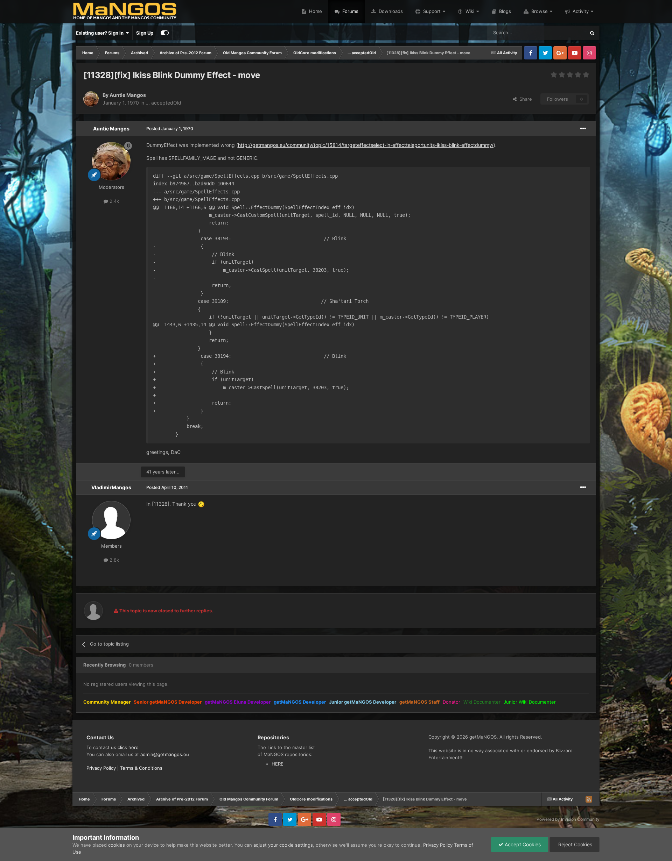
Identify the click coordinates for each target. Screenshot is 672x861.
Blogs (504, 11)
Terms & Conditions (141, 768)
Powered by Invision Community (568, 819)
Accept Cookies (522, 844)
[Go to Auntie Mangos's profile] (91, 99)
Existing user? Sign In (101, 33)
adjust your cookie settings (283, 845)
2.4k (113, 201)
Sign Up (144, 33)
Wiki (470, 11)
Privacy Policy (101, 768)
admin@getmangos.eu (164, 754)
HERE (278, 764)
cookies (116, 845)
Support (432, 11)
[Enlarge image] (201, 504)
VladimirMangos (111, 487)
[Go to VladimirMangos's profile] (111, 520)
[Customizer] (164, 33)
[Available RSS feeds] (589, 799)
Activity (580, 11)
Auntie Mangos (128, 95)
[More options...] (583, 128)
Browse (539, 11)
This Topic (565, 32)
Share (524, 99)
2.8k (113, 560)
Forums (349, 11)
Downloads (390, 11)
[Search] (592, 33)
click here (128, 747)
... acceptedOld (163, 103)
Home (315, 11)
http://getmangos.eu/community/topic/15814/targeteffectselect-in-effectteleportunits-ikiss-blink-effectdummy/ (365, 145)
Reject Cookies (574, 844)
